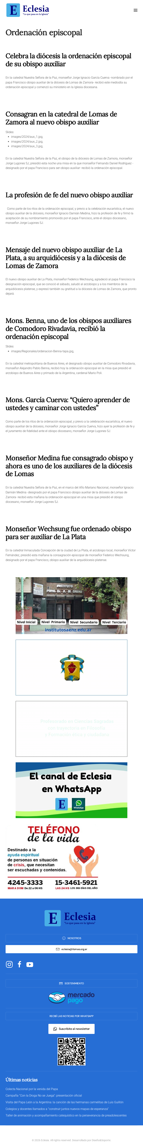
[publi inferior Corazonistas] (71, 667)
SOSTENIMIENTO (74, 983)
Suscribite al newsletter (74, 1029)
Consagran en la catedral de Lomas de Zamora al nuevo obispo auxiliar (61, 118)
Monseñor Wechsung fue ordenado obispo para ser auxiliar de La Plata (68, 532)
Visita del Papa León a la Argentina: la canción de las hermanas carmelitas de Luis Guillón (64, 1102)
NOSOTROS (74, 938)
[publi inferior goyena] (71, 728)
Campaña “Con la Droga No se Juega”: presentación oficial (44, 1095)
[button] (135, 10)
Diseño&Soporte (101, 1140)
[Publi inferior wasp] (71, 790)
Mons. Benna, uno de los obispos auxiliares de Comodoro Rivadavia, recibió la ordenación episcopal (68, 328)
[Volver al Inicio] (29, 10)
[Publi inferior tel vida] (52, 857)
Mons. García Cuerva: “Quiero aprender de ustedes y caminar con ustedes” (68, 403)
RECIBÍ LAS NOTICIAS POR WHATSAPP (71, 1016)
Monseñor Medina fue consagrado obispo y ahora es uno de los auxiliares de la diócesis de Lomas (69, 466)
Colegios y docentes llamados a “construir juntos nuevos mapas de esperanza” (57, 1109)
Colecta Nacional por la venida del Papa (32, 1089)
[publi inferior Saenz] (71, 605)
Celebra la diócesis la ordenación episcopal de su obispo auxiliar (68, 59)
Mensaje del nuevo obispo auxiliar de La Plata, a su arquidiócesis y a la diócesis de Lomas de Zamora (66, 257)
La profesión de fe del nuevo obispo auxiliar (69, 195)
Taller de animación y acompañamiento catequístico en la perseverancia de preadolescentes (66, 1115)
